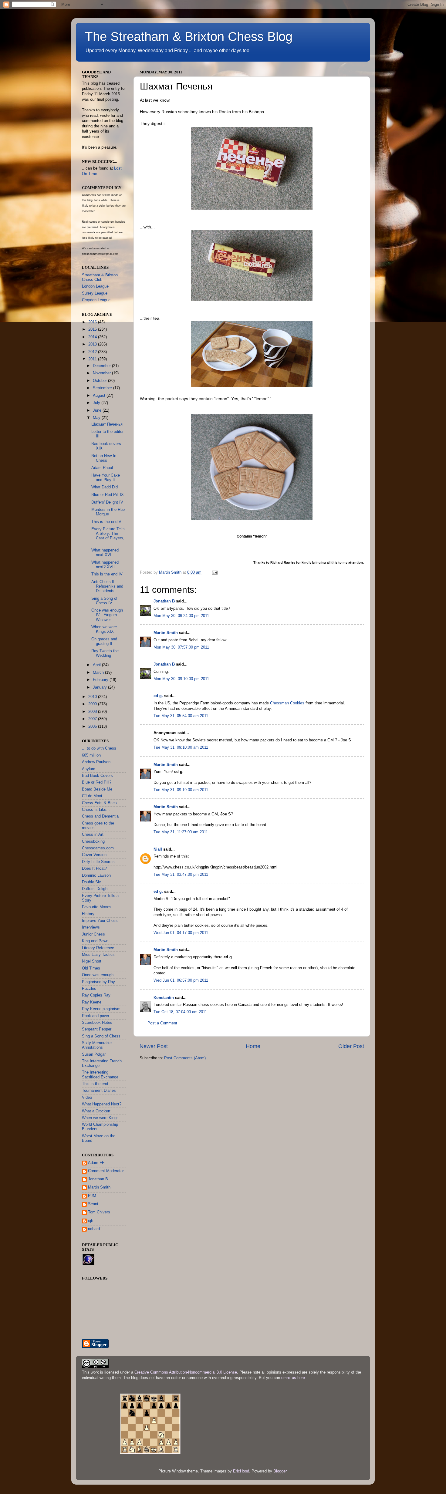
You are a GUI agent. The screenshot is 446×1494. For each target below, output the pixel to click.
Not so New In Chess (103, 458)
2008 (93, 712)
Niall (158, 849)
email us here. (293, 1378)
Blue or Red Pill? (96, 782)
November (102, 373)
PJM (92, 1196)
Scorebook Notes (97, 1022)
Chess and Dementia (100, 816)
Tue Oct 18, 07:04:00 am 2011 (180, 1012)
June (98, 410)
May (97, 418)
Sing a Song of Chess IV (104, 600)
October (100, 381)
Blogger (279, 1471)
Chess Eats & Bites (99, 803)
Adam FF (96, 1163)
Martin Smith (166, 633)
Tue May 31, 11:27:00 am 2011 (181, 832)
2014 (93, 337)
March (99, 672)
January (100, 687)
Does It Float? (94, 868)
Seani (93, 1204)
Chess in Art (92, 834)
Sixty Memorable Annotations (97, 1045)
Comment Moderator (106, 1171)
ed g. (158, 696)
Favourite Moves (96, 907)
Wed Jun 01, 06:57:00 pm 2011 (181, 980)
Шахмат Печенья (107, 424)
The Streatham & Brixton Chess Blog (188, 36)
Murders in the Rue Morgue (108, 512)
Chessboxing (93, 841)
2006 (93, 726)
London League (95, 286)
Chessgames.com (98, 848)
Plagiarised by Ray (98, 982)
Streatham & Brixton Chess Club (100, 277)
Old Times (91, 968)
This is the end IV (107, 574)
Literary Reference (98, 948)
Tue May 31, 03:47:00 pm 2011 (181, 874)
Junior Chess (93, 934)
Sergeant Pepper (96, 1029)
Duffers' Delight (95, 889)
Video (87, 1097)
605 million (91, 755)
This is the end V (106, 522)
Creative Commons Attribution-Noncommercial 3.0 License (185, 1372)
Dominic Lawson (96, 875)
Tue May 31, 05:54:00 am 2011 (181, 716)
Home (253, 1046)
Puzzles (89, 988)
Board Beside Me (97, 789)
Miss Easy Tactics (98, 955)
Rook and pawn (95, 1016)
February (101, 680)
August (99, 395)
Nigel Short (91, 961)
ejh (90, 1221)
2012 (93, 352)
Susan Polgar (94, 1054)
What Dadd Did (104, 487)
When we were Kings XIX (104, 629)
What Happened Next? (101, 1104)
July (97, 403)
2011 (93, 359)
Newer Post (154, 1046)
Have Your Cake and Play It (105, 477)
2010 (93, 697)
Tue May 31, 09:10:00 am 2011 (181, 747)
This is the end (95, 1084)
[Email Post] (214, 572)
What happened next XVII (105, 552)
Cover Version (94, 855)
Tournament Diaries (99, 1090)
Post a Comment (162, 1023)
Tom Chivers (99, 1212)
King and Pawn (95, 941)
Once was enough (97, 975)
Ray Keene (91, 1002)
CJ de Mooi (92, 796)
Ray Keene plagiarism (101, 1009)
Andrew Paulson (96, 762)
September (103, 388)
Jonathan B (164, 601)
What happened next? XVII (105, 564)
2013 (93, 344)
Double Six (91, 882)
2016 (93, 322)
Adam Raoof (102, 468)
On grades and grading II (104, 641)
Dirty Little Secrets (98, 862)
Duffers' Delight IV (107, 502)
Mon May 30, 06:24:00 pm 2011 (181, 616)
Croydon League (96, 300)
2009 (93, 704)
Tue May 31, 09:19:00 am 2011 (181, 790)
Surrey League (94, 293)
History (88, 914)
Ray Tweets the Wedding (105, 653)
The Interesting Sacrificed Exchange (100, 1074)
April (97, 665)
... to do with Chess (99, 748)
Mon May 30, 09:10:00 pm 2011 (181, 679)
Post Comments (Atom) (185, 1058)
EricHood (241, 1471)
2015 (93, 329)
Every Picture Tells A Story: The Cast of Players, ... (108, 536)
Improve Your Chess (100, 921)
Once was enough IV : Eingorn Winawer (107, 615)
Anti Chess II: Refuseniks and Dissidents (107, 586)
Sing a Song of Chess (101, 1036)
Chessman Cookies (287, 703)
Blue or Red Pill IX (107, 495)
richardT (95, 1229)
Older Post (351, 1046)
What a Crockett (96, 1111)
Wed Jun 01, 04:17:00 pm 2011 (181, 933)
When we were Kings (100, 1118)
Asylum (88, 769)
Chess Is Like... (96, 810)
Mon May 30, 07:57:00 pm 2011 (181, 647)
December (102, 366)
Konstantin (164, 998)
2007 (93, 719)
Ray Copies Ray (96, 995)
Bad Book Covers (97, 776)
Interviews (91, 927)
